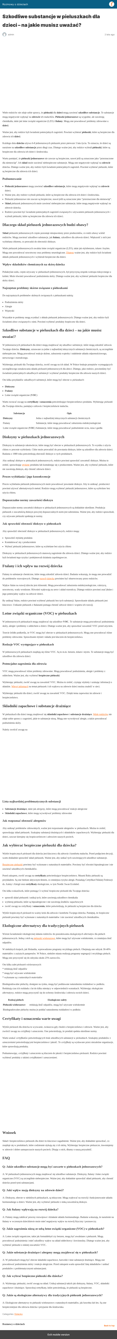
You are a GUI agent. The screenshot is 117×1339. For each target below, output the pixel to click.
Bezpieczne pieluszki (12, 864)
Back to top (109, 1325)
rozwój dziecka (47, 578)
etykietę (26, 465)
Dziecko (18, 1314)
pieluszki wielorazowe (44, 938)
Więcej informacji (19, 686)
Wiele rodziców (100, 714)
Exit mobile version (59, 1334)
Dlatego (70, 252)
